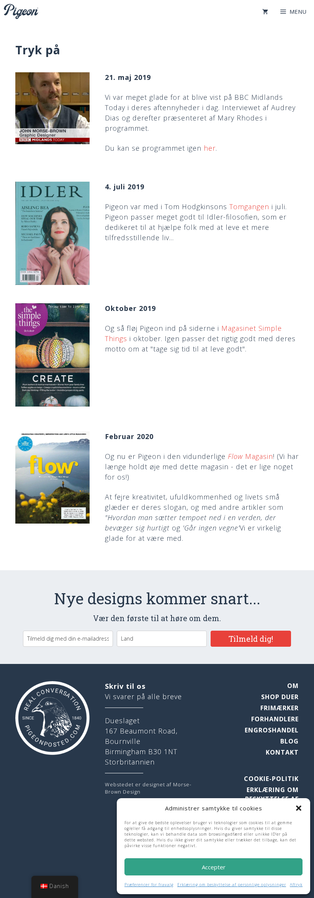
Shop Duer (280, 697)
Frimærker (279, 708)
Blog (289, 741)
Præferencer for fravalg (148, 884)
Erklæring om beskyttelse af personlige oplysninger (231, 884)
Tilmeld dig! (251, 639)
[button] (299, 808)
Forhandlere (275, 719)
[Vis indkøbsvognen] (265, 11)
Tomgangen (249, 206)
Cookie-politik (271, 778)
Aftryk (296, 884)
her (210, 148)
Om (293, 686)
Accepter (214, 867)
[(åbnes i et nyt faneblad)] (52, 142)
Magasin (250, 456)
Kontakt (282, 752)
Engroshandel (272, 730)
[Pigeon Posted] (21, 11)
